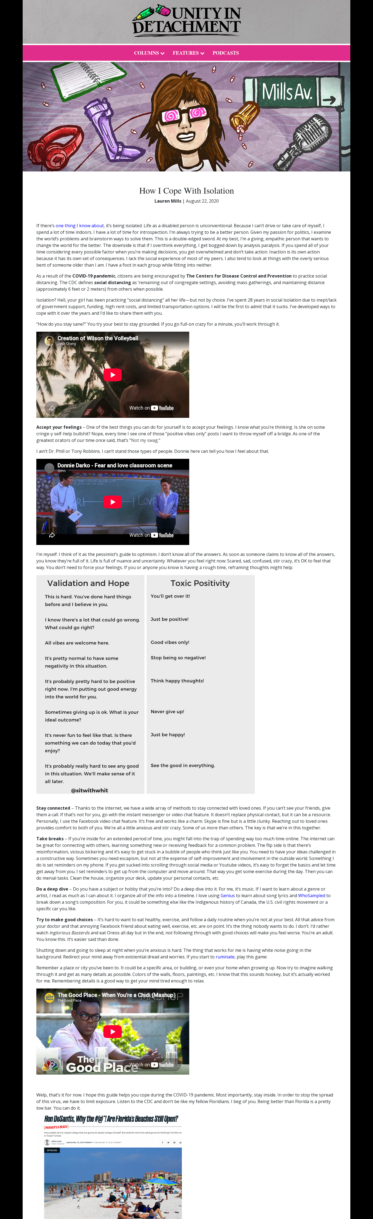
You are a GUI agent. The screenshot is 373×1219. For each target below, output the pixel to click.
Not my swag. (145, 440)
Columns (146, 52)
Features (186, 52)
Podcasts (226, 52)
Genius (228, 896)
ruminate (225, 957)
